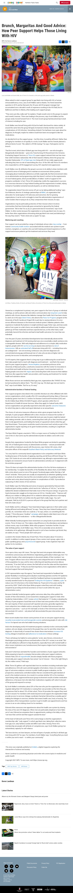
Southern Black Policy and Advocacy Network (45, 449)
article (36, 599)
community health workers (20, 226)
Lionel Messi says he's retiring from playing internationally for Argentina (36, 817)
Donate (66, 3)
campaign (34, 514)
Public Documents (32, 863)
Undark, (34, 747)
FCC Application (60, 863)
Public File (44, 867)
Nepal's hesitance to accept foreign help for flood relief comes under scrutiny (38, 843)
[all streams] (70, 8)
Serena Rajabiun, (34, 364)
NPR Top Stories (12, 766)
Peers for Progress (49, 318)
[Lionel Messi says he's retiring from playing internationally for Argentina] (7, 820)
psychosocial (30, 542)
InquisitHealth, (25, 657)
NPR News (24, 766)
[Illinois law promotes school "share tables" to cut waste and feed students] (7, 833)
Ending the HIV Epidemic (44, 580)
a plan (62, 580)
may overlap (57, 224)
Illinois (16, 829)
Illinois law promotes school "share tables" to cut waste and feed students (37, 832)
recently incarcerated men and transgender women (23, 620)
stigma (29, 372)
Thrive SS (31, 155)
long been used (56, 313)
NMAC (43, 192)
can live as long (28, 346)
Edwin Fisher (26, 318)
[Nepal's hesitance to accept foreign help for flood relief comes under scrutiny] (7, 846)
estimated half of (27, 348)
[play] (4, 9)
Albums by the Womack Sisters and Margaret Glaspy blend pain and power (25, 796)
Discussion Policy (31, 867)
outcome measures (59, 406)
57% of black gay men (28, 160)
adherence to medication (37, 634)
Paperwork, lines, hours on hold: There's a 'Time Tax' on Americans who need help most (41, 804)
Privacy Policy (45, 863)
